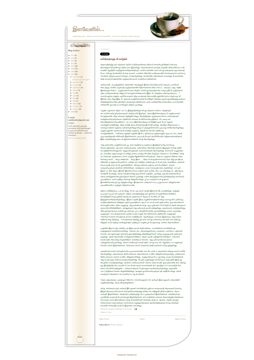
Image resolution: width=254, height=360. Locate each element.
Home (142, 319)
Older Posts (104, 319)
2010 (73, 66)
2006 (73, 112)
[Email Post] (135, 309)
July (74, 93)
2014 (73, 55)
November (77, 82)
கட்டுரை (109, 312)
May (74, 98)
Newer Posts (180, 319)
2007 (73, 74)
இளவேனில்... (88, 29)
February (76, 106)
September (77, 87)
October (76, 85)
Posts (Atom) (116, 325)
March (75, 103)
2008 (73, 71)
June (75, 96)
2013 (73, 58)
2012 (73, 61)
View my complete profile (77, 138)
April (74, 101)
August (75, 90)
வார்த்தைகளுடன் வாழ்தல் (114, 59)
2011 (73, 63)
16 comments (127, 309)
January (76, 109)
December (77, 77)
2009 (73, 69)
